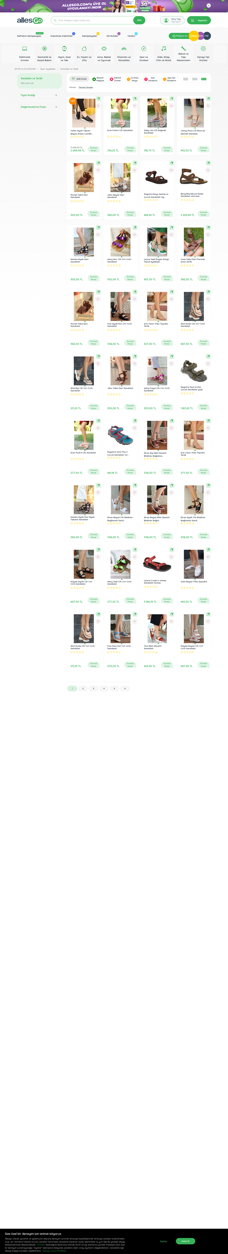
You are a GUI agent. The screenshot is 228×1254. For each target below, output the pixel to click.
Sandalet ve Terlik (69, 68)
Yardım (131, 36)
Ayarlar (163, 1241)
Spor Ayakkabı (47, 68)
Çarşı (193, 36)
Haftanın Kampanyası (29, 36)
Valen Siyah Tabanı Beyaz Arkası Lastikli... (82, 132)
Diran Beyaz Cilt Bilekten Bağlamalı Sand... (120, 519)
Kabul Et (186, 1241)
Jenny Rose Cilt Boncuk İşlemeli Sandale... (193, 132)
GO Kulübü (112, 36)
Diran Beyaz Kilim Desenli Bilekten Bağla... (157, 519)
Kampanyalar (89, 36)
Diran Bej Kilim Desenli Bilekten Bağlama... (155, 454)
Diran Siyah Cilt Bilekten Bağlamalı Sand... (193, 519)
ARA (139, 20)
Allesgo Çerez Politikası (54, 1251)
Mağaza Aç (181, 35)
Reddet (41, 1244)
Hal (206, 36)
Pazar (200, 36)
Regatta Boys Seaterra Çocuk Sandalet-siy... (156, 195)
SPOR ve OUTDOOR (25, 68)
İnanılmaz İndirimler (62, 36)
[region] (114, 1241)
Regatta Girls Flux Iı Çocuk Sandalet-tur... (118, 453)
